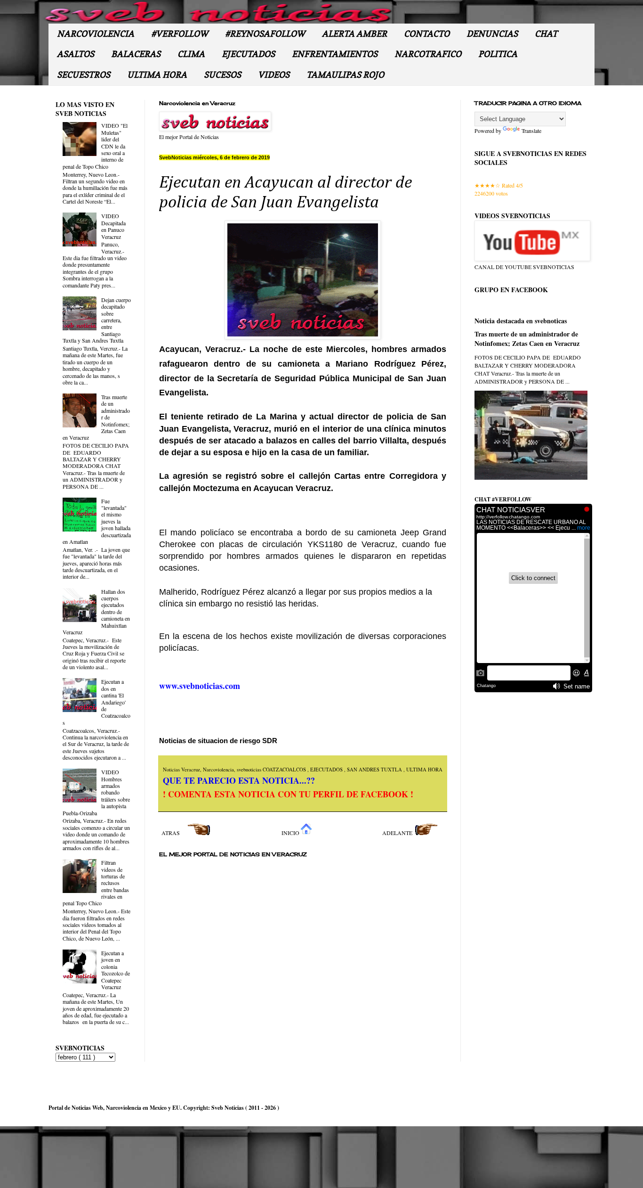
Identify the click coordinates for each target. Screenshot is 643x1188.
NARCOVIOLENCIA (95, 34)
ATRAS (171, 832)
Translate (531, 130)
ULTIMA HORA (157, 75)
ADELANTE (398, 832)
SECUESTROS (83, 75)
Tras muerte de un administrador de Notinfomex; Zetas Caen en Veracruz (526, 338)
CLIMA (191, 54)
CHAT (546, 34)
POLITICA (497, 54)
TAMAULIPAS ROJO (345, 75)
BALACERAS (136, 54)
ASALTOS (75, 54)
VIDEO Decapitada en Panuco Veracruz (113, 226)
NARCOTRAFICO (427, 54)
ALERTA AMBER (354, 34)
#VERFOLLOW (179, 34)
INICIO (291, 832)
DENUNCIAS (492, 34)
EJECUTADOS (248, 54)
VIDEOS (273, 75)
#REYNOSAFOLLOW (265, 34)
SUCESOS (222, 75)
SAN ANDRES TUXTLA (375, 769)
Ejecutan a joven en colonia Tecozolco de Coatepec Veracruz (115, 970)
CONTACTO (427, 34)
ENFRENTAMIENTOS (335, 54)
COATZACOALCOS (285, 769)
